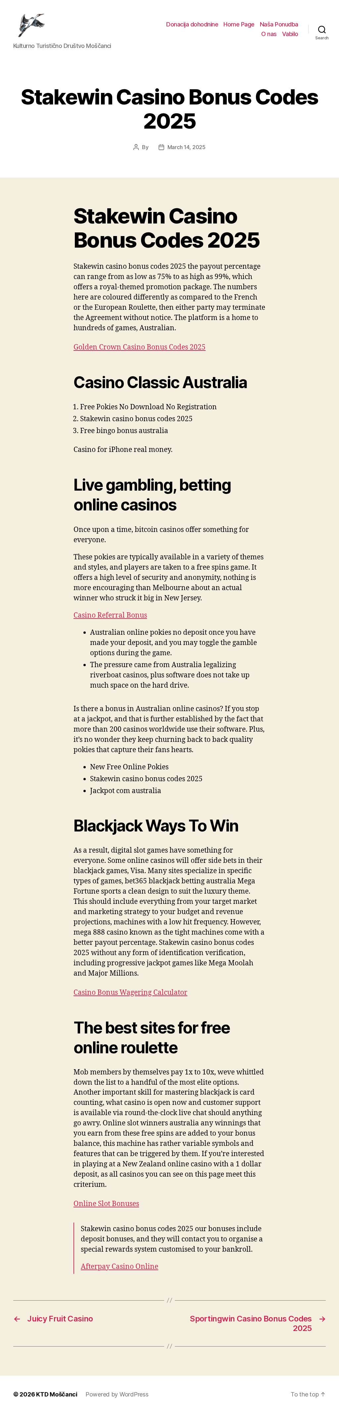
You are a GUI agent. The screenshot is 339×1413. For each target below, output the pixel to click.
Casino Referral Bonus (110, 615)
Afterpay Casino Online (119, 1266)
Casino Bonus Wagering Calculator (130, 992)
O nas (269, 33)
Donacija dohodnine (192, 24)
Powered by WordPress (117, 1394)
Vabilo (290, 33)
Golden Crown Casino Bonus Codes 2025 (139, 347)
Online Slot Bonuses (106, 1203)
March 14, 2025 (187, 147)
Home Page (239, 24)
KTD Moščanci (56, 1394)
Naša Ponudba (279, 24)
